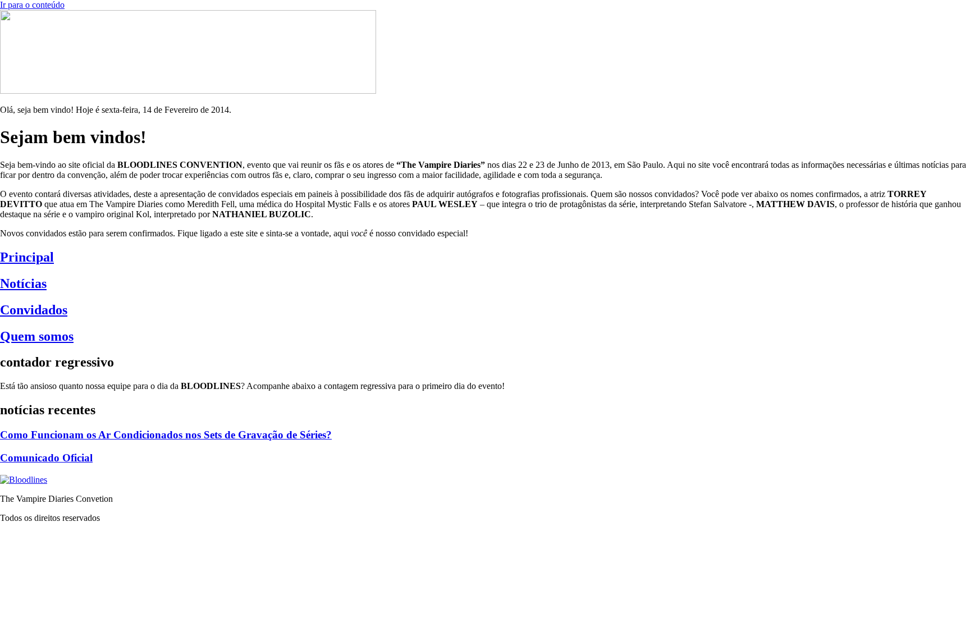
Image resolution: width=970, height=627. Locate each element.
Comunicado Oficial (46, 458)
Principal (27, 257)
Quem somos (37, 336)
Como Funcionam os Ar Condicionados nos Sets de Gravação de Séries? (166, 435)
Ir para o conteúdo (32, 5)
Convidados (33, 310)
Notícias (23, 283)
